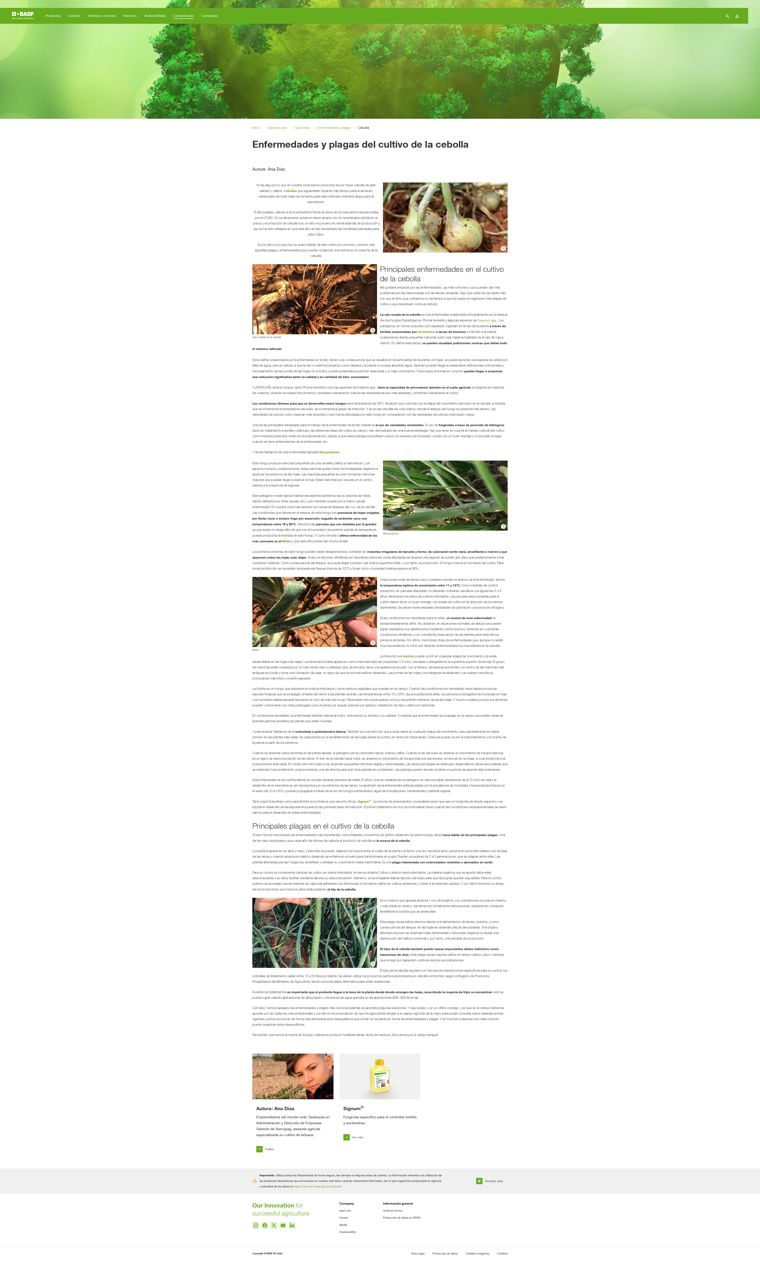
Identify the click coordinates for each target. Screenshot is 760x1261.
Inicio (255, 128)
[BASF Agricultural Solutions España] (23, 15)
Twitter (266, 1149)
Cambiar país (490, 1181)
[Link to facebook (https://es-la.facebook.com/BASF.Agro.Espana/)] (264, 1225)
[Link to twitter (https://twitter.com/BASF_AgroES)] (274, 1225)
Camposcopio (277, 128)
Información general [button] (398, 1203)
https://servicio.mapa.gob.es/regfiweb (318, 1186)
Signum (353, 1108)
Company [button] (346, 1203)
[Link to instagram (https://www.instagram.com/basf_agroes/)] (255, 1225)
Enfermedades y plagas (333, 128)
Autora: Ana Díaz (275, 1108)
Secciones (302, 128)
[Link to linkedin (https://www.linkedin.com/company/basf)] (292, 1225)
